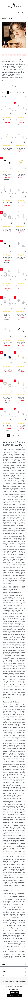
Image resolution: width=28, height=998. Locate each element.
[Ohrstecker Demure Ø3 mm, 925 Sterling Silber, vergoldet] (21, 112)
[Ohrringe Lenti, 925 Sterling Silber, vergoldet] (21, 141)
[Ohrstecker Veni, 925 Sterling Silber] (7, 335)
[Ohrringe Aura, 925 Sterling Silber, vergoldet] (21, 361)
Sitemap (15, 983)
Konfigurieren (14, 992)
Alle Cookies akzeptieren (14, 995)
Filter (15, 86)
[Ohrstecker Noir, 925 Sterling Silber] (7, 167)
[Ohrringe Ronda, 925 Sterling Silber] (21, 222)
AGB (17, 981)
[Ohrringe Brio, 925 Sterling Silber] (7, 307)
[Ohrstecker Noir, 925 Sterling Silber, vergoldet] (7, 250)
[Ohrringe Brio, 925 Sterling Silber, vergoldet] (21, 390)
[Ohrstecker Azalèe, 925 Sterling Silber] (7, 222)
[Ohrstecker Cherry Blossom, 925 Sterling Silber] (21, 250)
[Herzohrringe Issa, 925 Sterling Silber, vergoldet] (7, 390)
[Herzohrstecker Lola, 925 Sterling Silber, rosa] (21, 418)
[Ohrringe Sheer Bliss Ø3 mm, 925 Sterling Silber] (7, 418)
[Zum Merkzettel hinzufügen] (11, 113)
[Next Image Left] (1, 109)
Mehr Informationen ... (14, 989)
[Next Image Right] (13, 109)
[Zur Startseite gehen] (14, 6)
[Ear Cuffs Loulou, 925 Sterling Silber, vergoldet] (21, 167)
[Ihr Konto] (23, 12)
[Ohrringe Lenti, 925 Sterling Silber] (7, 112)
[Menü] (3, 12)
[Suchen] (15, 12)
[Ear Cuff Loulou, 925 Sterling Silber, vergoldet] (7, 141)
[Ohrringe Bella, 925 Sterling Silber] (21, 195)
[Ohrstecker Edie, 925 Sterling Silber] (21, 307)
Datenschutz (12, 981)
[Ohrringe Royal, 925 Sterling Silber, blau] (7, 361)
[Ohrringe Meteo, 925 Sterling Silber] (7, 195)
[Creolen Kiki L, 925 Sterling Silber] (7, 278)
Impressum (22, 981)
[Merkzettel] (19, 12)
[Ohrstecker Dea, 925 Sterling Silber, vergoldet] (21, 278)
